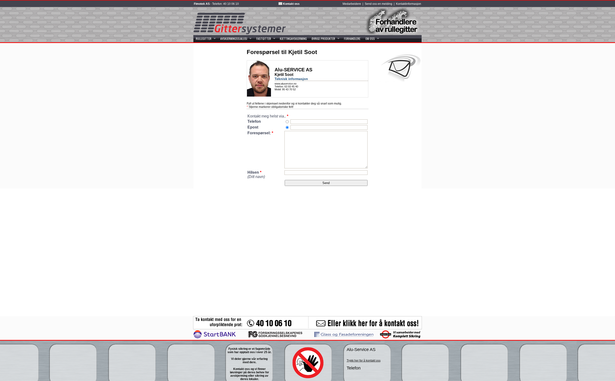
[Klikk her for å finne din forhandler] (390, 33)
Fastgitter (262, 39)
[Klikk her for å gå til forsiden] (239, 33)
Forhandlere (352, 39)
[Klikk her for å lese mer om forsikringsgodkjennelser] (275, 337)
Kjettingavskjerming (293, 39)
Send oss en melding (378, 4)
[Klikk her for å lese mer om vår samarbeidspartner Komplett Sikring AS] (400, 337)
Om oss (369, 39)
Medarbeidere (352, 4)
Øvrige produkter (322, 39)
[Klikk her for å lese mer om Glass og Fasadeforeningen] (343, 336)
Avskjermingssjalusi (232, 39)
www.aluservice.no (285, 83)
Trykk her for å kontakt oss (364, 360)
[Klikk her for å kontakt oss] (307, 327)
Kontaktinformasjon (408, 4)
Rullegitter (202, 39)
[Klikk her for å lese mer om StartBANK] (215, 337)
